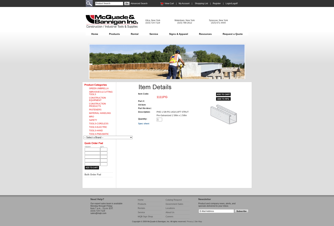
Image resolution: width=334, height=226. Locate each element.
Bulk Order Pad (93, 174)
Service (153, 34)
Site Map (198, 221)
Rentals (141, 208)
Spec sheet (143, 123)
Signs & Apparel (178, 34)
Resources (205, 34)
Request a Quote (233, 34)
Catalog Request (174, 200)
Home (94, 34)
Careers (169, 216)
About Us (170, 212)
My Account (184, 3)
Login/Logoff (231, 3)
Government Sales (174, 204)
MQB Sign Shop (145, 216)
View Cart (169, 3)
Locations (170, 208)
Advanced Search (139, 3)
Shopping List (201, 3)
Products (114, 34)
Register (217, 3)
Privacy (190, 221)
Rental (134, 34)
